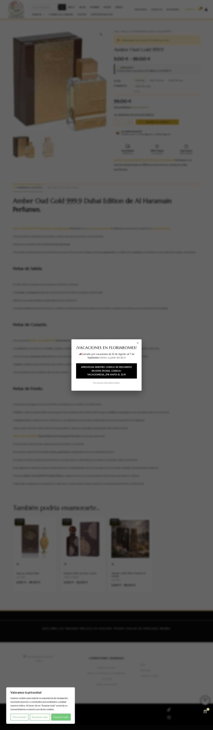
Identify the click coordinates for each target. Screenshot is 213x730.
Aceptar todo (60, 717)
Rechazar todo (40, 717)
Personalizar (19, 717)
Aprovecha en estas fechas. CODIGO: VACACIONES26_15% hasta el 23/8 (106, 371)
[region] (40, 705)
